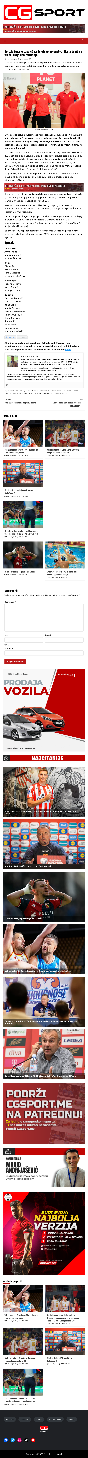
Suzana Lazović (27, 393)
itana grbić (52, 391)
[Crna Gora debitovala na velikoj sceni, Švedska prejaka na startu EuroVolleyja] (23, 514)
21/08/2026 (21, 537)
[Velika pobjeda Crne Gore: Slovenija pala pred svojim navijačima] (23, 433)
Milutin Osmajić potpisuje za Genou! (20, 571)
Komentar (10, 602)
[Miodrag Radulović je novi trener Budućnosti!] (23, 473)
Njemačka (16, 393)
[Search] (82, 40)
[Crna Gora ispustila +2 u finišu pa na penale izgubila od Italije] (65, 554)
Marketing (10, 1419)
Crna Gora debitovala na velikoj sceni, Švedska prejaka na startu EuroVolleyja (21, 532)
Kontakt (72, 1419)
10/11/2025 (25, 59)
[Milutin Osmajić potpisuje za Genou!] (23, 554)
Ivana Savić (61, 391)
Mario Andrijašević (13, 59)
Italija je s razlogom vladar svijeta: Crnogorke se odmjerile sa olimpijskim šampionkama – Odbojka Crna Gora (63, 1318)
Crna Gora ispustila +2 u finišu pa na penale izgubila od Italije (62, 573)
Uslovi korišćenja (55, 1419)
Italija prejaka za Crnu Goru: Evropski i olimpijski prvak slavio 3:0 (63, 451)
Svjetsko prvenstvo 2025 (44, 393)
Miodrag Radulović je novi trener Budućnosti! (18, 492)
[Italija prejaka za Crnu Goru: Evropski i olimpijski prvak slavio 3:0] (65, 433)
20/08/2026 (64, 577)
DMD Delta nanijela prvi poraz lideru (20, 401)
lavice (69, 391)
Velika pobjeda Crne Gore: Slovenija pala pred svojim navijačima (22, 451)
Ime (6, 635)
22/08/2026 (22, 456)
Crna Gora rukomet (16, 391)
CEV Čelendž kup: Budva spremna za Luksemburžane (68, 402)
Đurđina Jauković (32, 391)
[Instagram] (7, 385)
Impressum (25, 1419)
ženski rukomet (61, 393)
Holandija (43, 391)
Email (48, 635)
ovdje (68, 349)
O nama (39, 1419)
